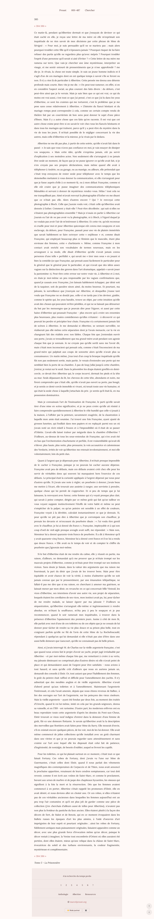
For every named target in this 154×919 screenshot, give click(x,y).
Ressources (90, 894)
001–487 (75, 10)
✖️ (86, 910)
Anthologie (63, 894)
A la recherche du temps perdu (77, 876)
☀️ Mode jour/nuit (73, 910)
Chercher (90, 10)
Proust (62, 10)
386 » (43, 26)
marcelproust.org (78, 902)
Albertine (77, 894)
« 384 (37, 26)
